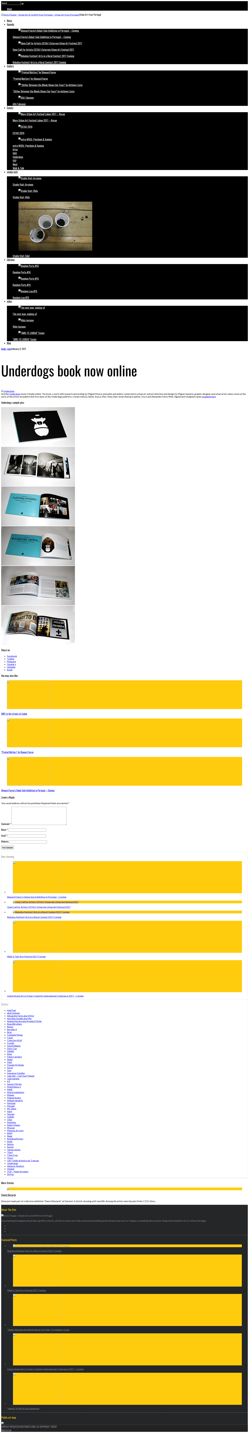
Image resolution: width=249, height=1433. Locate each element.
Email (9, 669)
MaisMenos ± (14, 1086)
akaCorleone (13, 1013)
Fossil (10, 1067)
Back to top (6, 1430)
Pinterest (11, 661)
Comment (6, 824)
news (9, 349)
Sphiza (10, 1144)
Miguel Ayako (14, 1097)
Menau (10, 1095)
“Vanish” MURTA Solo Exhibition (23, 1408)
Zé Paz (10, 1174)
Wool (15, 164)
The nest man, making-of (25, 314)
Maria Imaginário (15, 1092)
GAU (15, 153)
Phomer (11, 1127)
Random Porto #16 (22, 272)
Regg (9, 1136)
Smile (9, 1141)
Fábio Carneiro (14, 1056)
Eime (9, 1054)
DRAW (10, 1051)
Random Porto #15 (22, 285)
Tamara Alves (13, 1149)
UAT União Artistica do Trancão (23, 1160)
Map (9, 343)
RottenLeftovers (15, 1138)
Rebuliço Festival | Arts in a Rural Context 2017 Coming (39, 62)
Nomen (10, 1114)
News (9, 20)
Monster (11, 1103)
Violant (10, 1168)
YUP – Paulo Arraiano (17, 1171)
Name (4, 829)
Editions (11, 259)
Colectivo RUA (14, 1040)
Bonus (10, 1026)
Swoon (10, 1147)
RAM (9, 1133)
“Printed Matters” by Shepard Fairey (30, 79)
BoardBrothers (14, 1024)
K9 (8, 1081)
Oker (9, 1119)
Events (10, 108)
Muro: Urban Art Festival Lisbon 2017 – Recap (35, 120)
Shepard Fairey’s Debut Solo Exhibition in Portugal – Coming (42, 37)
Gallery (10, 66)
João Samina (13, 1078)
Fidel (9, 1062)
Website (4, 841)
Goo (9, 1070)
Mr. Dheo (11, 1108)
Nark (9, 1111)
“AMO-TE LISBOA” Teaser (25, 339)
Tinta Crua (12, 1155)
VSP (15, 161)
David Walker (14, 1045)
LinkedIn (11, 667)
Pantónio (11, 1122)
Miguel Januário (15, 1100)
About (9, 9)
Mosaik (11, 1106)
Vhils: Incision (19, 326)
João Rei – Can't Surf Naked (20, 1075)
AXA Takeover (19, 104)
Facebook (12, 656)
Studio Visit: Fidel (21, 256)
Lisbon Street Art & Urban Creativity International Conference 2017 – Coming (45, 995)
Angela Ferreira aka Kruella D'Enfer (24, 1021)
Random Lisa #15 (21, 297)
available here (209, 396)
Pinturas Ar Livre (15, 1130)
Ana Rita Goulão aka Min (19, 1018)
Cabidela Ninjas (15, 1034)
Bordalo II (12, 1029)
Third (10, 1152)
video (9, 301)
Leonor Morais (14, 1084)
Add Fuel (11, 1010)
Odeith (10, 1116)
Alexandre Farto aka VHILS (20, 1015)
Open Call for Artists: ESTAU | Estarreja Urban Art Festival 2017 (43, 49)
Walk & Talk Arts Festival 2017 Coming (26, 956)
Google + (11, 664)
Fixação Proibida (15, 1065)
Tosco (10, 1157)
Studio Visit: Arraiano (23, 184)
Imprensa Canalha (16, 1073)
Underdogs (18, 157)
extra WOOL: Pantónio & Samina (28, 146)
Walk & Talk (18, 168)
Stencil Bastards (8, 1195)
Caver (10, 1037)
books (3, 349)
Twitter (10, 658)
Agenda (10, 24)
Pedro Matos (13, 1125)
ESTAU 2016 (18, 133)
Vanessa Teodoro (15, 1166)
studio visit (12, 172)
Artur (15, 149)
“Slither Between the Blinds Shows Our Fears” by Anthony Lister (44, 91)
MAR (9, 1089)
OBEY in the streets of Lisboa (14, 713)
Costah (10, 1043)
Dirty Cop (12, 1048)
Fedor (10, 1059)
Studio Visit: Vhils (21, 197)
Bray (9, 1032)
